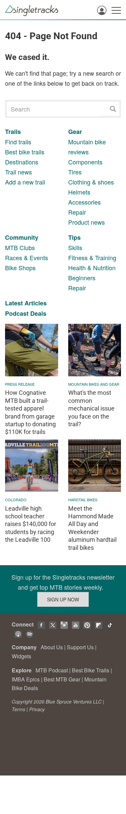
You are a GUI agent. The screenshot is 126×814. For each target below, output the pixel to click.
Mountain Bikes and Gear (93, 384)
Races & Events (26, 257)
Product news (86, 222)
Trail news (18, 171)
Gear (75, 131)
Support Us (80, 647)
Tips (74, 237)
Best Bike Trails (90, 670)
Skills (75, 247)
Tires (75, 171)
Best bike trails (24, 151)
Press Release (20, 384)
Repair (77, 212)
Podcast (17, 313)
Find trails (18, 141)
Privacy (37, 709)
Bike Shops (20, 267)
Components (85, 161)
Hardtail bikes (82, 499)
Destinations (21, 161)
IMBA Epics (26, 679)
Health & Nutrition (92, 267)
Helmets (79, 192)
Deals (38, 313)
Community (21, 237)
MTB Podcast (52, 670)
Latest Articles (26, 303)
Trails (13, 131)
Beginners (81, 277)
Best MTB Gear (62, 679)
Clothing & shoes (91, 181)
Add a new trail (25, 181)
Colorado (16, 499)
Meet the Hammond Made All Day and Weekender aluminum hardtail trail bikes (92, 528)
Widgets (21, 656)
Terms (18, 709)
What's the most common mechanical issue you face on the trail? (91, 408)
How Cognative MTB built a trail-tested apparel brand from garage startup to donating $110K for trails (30, 412)
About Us (52, 647)
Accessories (84, 202)
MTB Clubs (20, 247)
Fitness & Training (92, 257)
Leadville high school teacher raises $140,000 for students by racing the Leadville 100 (30, 524)
